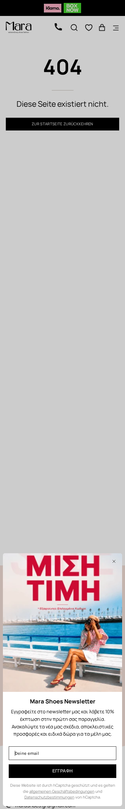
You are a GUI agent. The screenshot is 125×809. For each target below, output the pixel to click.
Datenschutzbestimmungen (49, 797)
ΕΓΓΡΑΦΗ (62, 771)
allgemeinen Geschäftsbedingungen (61, 791)
